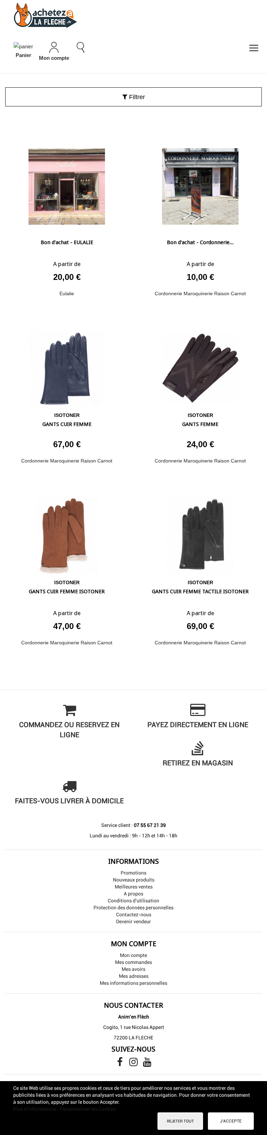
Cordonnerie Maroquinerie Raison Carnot (200, 293)
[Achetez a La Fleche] (133, 15)
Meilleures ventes (134, 887)
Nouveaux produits (133, 880)
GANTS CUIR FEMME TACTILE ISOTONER (200, 591)
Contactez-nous (133, 914)
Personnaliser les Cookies (88, 1109)
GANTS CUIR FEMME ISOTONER (67, 591)
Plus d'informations (35, 1109)
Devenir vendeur (133, 921)
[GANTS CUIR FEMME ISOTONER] (66, 533)
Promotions (133, 873)
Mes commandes (133, 962)
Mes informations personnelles (133, 983)
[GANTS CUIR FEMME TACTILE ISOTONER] (200, 533)
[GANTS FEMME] (200, 366)
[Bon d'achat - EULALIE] (66, 184)
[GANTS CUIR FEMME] (66, 366)
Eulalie (66, 293)
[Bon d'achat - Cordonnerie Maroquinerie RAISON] (200, 184)
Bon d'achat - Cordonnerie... (200, 242)
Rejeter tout (180, 1121)
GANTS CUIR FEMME (66, 424)
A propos (133, 893)
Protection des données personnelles (133, 907)
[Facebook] (120, 1063)
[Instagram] (134, 1063)
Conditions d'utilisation (133, 900)
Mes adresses (133, 976)
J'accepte (231, 1121)
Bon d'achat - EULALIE (67, 242)
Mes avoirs (133, 969)
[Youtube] (147, 1063)
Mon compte (133, 955)
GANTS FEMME (200, 424)
